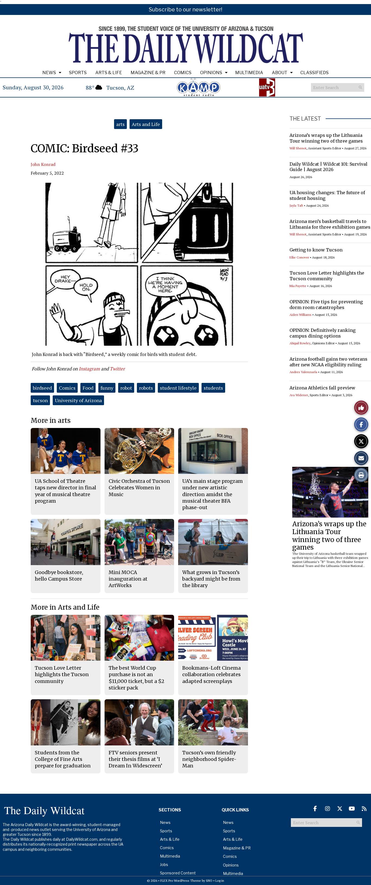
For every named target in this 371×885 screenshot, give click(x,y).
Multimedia (249, 72)
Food (88, 388)
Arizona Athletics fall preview (322, 387)
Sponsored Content (178, 873)
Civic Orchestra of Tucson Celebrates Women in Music (139, 487)
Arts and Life (146, 124)
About (279, 72)
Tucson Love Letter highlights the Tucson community (327, 275)
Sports (78, 72)
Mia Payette (298, 286)
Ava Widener (299, 395)
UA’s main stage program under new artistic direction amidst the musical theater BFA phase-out (212, 494)
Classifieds (314, 72)
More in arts (51, 420)
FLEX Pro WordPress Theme (180, 880)
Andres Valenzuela (303, 372)
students (213, 388)
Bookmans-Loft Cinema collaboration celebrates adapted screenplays (211, 674)
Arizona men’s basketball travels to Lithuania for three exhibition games (330, 224)
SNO (209, 880)
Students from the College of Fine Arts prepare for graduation (63, 759)
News (49, 72)
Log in (219, 880)
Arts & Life (108, 72)
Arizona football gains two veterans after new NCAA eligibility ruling (328, 361)
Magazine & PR (148, 72)
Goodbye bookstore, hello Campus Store (59, 575)
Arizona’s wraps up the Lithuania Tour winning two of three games (326, 138)
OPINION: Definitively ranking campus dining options (323, 333)
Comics (182, 72)
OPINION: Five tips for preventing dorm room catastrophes (326, 304)
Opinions (211, 72)
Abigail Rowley (300, 343)
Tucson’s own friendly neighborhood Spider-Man (209, 759)
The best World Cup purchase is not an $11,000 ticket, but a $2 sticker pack (136, 678)
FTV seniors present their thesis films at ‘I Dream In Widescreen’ (135, 759)
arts (120, 124)
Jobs (164, 864)
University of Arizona (78, 400)
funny (106, 388)
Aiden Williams (301, 315)
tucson (40, 400)
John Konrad (43, 164)
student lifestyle (178, 388)
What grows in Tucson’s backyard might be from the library (211, 579)
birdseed (42, 388)
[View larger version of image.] (139, 264)
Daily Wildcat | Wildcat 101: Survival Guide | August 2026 (328, 166)
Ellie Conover (299, 257)
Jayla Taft (296, 205)
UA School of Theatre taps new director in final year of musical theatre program (65, 491)
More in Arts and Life (65, 607)
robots (146, 388)
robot (126, 388)
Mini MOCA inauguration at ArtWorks (128, 579)
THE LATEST (305, 118)
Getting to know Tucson (316, 250)
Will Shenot (298, 148)
